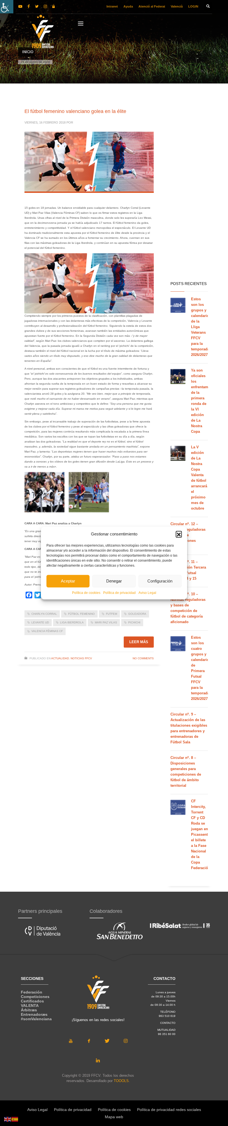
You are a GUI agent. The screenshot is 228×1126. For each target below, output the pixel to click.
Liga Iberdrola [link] (72, 622)
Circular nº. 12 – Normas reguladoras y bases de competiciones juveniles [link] (187, 535)
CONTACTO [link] (167, 1022)
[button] (179, 534)
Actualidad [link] (60, 658)
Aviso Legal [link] (147, 592)
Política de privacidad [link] (119, 592)
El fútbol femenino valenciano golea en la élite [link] (75, 111)
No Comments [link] (143, 658)
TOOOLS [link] (121, 1081)
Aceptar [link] (68, 581)
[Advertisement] (189, 189)
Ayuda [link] (128, 6)
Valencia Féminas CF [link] (47, 631)
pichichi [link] (134, 622)
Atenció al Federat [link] (151, 6)
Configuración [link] (159, 581)
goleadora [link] (137, 613)
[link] (6, 6)
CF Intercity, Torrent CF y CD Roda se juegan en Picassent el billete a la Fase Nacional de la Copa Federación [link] (200, 834)
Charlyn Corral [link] (44, 613)
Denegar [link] (114, 581)
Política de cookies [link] (86, 592)
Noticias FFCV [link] (81, 658)
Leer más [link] (138, 642)
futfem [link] (111, 613)
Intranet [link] (112, 6)
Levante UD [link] (40, 622)
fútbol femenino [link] (81, 613)
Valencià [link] (177, 6)
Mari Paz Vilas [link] (106, 622)
